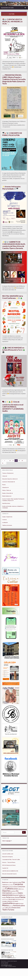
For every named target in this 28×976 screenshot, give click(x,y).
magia (16, 903)
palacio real (11, 905)
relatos (3, 907)
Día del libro (13, 891)
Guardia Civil (5, 868)
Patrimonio (17, 905)
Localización (5, 522)
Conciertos (18, 884)
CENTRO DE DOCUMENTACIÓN (10, 871)
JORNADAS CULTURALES (12, 901)
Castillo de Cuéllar (16, 882)
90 (2, 463)
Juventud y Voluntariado (8, 481)
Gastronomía (18, 899)
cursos (15, 889)
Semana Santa (16, 907)
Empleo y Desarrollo (7, 493)
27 (19, 460)
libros (12, 903)
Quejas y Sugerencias (7, 516)
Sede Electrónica (6, 503)
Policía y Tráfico (6, 490)
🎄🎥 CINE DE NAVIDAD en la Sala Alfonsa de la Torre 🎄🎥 (13, 350)
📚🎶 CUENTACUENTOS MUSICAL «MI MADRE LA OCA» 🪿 (12, 21)
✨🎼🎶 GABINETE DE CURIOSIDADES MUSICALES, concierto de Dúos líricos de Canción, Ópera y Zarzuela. (13, 245)
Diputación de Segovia (7, 856)
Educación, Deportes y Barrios (9, 478)
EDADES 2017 (15, 893)
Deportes (6, 891)
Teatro (5, 910)
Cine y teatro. (10, 884)
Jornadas (4, 901)
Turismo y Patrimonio (7, 473)
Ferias (8, 897)
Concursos (21, 886)
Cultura (4, 476)
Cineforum (5, 884)
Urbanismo (4, 487)
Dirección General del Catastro (9, 873)
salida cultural (8, 907)
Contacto (4, 519)
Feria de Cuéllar (18, 895)
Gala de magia (11, 899)
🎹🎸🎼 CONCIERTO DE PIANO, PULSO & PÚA (12, 134)
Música (5, 905)
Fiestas (4, 484)
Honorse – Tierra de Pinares (8, 862)
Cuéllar (19, 889)
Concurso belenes (13, 886)
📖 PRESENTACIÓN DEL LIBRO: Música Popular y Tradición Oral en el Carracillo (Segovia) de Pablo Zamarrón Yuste (14, 79)
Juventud (6, 903)
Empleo (20, 893)
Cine (23, 882)
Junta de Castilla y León (7, 853)
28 (22, 460)
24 (10, 460)
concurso (5, 886)
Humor (22, 899)
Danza (22, 889)
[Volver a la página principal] (14, 3)
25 (13, 460)
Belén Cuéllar (9, 882)
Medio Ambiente (6, 496)
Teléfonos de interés (7, 525)
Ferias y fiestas (15, 897)
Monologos (21, 903)
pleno (23, 905)
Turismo (11, 910)
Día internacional (10, 892)
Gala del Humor (5, 899)
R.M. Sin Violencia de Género (9, 865)
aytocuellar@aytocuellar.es (6, 965)
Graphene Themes (12, 966)
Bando (4, 882)
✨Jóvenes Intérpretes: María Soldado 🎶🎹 (11, 187)
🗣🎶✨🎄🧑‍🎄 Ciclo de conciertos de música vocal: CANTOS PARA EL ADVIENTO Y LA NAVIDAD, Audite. (13, 406)
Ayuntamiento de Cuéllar (7, 7)
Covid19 (3, 888)
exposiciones (7, 895)
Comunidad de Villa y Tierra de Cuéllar (11, 859)
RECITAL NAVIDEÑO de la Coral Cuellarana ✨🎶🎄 (12, 297)
